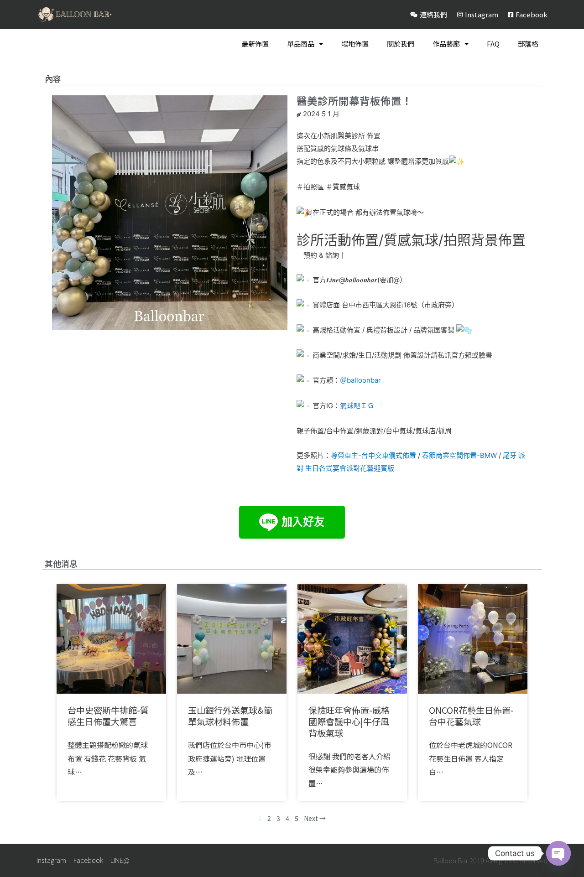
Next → (315, 818)
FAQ (493, 43)
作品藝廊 (446, 43)
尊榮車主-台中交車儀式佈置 (373, 455)
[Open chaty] (558, 853)
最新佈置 (255, 43)
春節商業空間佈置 (449, 455)
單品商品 (300, 43)
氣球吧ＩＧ (357, 405)
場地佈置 (355, 43)
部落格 (528, 43)
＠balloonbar (360, 380)
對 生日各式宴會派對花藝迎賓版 (345, 468)
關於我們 (400, 43)
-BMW (487, 455)
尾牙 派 (514, 455)
